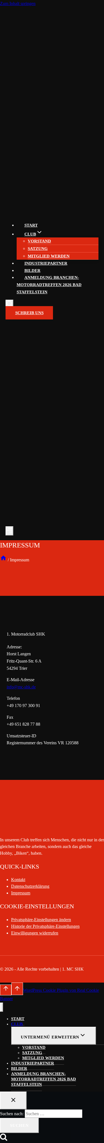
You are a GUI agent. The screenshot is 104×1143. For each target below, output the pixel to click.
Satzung (38, 248)
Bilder (32, 270)
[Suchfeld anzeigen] (9, 304)
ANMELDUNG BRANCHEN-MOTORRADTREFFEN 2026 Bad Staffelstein (49, 284)
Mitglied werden (49, 256)
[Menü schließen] (1, 1007)
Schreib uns (29, 313)
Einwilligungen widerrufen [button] (34, 933)
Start (31, 225)
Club (17, 1024)
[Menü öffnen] (9, 530)
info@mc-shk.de (21, 687)
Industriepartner (45, 263)
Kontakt (18, 879)
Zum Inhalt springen (17, 3)
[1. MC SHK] (22, 213)
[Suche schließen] (13, 1100)
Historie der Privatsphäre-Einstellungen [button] (45, 926)
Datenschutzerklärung (30, 886)
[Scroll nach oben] (5, 990)
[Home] (3, 559)
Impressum (20, 893)
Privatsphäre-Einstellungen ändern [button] (41, 919)
